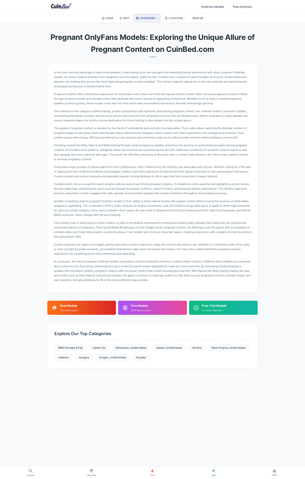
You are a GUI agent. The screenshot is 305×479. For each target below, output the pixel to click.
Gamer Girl (99, 347)
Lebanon (63, 357)
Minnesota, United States (131, 347)
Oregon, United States (112, 357)
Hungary (84, 357)
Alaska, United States (169, 347)
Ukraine (197, 347)
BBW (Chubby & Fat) (70, 347)
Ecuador (141, 357)
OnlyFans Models (212, 6)
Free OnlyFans (242, 6)
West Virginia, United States (229, 347)
